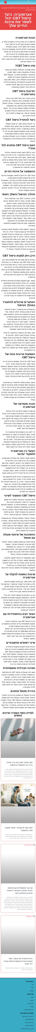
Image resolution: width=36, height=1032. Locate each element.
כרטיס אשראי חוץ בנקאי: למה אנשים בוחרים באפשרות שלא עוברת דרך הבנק (18, 961)
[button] (5, 2)
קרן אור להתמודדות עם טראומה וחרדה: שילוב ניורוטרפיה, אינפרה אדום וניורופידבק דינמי (20, 890)
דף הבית (32, 8)
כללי (28, 8)
